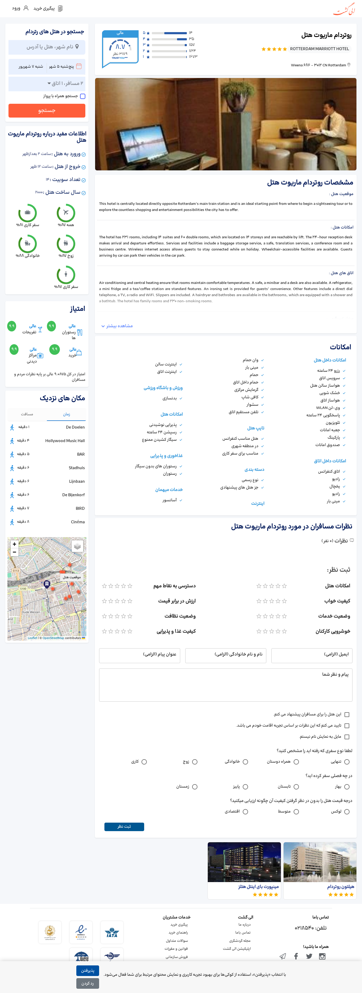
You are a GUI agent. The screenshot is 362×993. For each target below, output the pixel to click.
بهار (338, 787)
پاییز (236, 787)
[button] (52, 589)
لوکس (336, 812)
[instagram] (322, 957)
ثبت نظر (124, 827)
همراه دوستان (279, 762)
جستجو (47, 111)
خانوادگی (232, 762)
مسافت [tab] (27, 414)
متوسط (284, 812)
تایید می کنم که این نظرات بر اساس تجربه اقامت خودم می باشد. (288, 726)
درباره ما (245, 924)
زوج (186, 762)
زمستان (182, 787)
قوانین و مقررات (176, 949)
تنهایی (336, 762)
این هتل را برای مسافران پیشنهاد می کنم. (307, 714)
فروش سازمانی (177, 957)
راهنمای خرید (178, 932)
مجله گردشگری (240, 941)
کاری (135, 762)
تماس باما (243, 932)
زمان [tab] (66, 414)
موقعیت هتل (72, 577)
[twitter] (309, 957)
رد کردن (87, 984)
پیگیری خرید (179, 924)
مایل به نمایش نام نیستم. (320, 737)
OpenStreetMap (53, 638)
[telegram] (283, 957)
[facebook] (296, 957)
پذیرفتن (87, 971)
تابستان (284, 787)
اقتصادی (232, 812)
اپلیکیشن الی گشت (237, 949)
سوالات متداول (177, 941)
